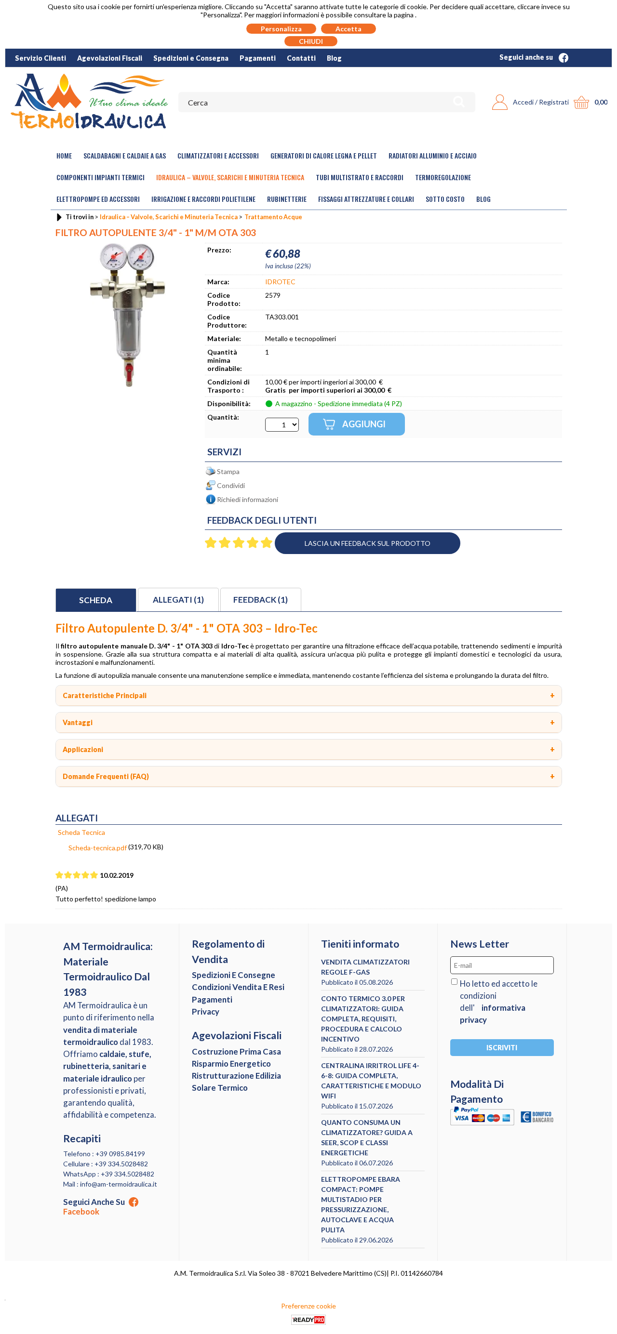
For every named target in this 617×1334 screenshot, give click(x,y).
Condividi (231, 485)
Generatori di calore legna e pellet (323, 155)
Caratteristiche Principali (105, 695)
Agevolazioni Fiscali (109, 58)
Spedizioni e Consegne (233, 975)
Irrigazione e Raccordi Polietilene (203, 199)
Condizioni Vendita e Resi (238, 987)
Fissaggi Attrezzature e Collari (366, 199)
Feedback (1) (260, 599)
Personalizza (281, 29)
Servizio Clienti (40, 58)
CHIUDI (311, 41)
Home (64, 155)
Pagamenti (258, 58)
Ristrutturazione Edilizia (236, 1075)
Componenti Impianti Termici (100, 177)
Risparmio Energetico (231, 1063)
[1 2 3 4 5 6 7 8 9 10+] (282, 425)
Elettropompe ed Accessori (98, 199)
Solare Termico (220, 1088)
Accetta (348, 29)
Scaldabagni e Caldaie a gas (124, 155)
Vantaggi (78, 722)
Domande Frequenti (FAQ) (106, 776)
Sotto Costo (445, 199)
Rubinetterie (287, 199)
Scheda (95, 600)
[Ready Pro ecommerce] (308, 1319)
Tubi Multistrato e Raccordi (359, 177)
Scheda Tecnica (81, 832)
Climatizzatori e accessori (218, 155)
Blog (334, 58)
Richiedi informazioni (247, 499)
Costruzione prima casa (236, 1051)
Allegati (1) (178, 599)
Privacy (205, 1011)
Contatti (301, 58)
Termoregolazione (443, 177)
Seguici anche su (526, 57)
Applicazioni (83, 749)
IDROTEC (280, 281)
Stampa (228, 471)
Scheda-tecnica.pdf (97, 848)
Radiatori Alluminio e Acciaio (433, 155)
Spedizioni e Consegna (190, 58)
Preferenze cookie (308, 1306)
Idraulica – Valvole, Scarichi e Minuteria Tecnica (230, 177)
